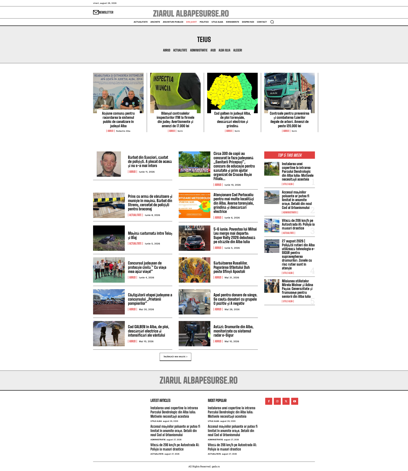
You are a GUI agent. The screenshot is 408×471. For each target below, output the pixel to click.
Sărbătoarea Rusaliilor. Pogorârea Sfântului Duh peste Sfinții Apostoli (232, 267)
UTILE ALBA (288, 184)
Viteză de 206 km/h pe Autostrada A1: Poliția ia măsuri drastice (298, 224)
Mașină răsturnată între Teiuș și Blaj (150, 235)
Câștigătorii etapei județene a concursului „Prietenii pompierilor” (150, 299)
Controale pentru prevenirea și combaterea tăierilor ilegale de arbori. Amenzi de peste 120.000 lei (289, 119)
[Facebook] (268, 401)
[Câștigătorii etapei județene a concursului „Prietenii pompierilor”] (109, 301)
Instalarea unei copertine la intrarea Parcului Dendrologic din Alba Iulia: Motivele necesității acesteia (297, 171)
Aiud (213, 50)
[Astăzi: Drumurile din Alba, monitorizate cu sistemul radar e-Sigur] (194, 333)
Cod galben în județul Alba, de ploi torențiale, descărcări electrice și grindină (232, 119)
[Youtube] (294, 401)
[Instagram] (277, 401)
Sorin (180, 131)
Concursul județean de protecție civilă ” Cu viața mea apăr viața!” (147, 267)
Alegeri (237, 50)
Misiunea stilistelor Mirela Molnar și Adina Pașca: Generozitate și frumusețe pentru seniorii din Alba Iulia (297, 289)
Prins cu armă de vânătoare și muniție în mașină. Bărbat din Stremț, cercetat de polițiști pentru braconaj (150, 202)
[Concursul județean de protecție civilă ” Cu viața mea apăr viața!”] (109, 270)
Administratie (199, 50)
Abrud (166, 50)
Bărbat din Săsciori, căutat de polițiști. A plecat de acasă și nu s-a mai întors (150, 161)
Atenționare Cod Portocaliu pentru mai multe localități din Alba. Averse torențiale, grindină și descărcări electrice (234, 203)
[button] (272, 22)
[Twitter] (285, 401)
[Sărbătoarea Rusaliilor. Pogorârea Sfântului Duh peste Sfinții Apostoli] (194, 270)
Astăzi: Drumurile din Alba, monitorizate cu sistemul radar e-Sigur (233, 330)
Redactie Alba (123, 131)
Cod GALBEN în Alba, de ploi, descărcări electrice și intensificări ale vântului (148, 330)
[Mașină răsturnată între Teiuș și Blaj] (109, 238)
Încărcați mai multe (175, 356)
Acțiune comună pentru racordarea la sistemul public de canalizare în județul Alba (118, 119)
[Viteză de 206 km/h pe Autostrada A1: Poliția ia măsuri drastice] (271, 225)
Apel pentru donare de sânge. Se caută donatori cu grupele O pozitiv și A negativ (235, 299)
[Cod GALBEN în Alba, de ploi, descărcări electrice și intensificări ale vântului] (109, 333)
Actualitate (180, 50)
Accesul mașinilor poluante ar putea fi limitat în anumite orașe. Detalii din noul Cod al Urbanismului (297, 200)
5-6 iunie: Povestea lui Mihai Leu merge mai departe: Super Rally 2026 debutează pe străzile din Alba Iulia (235, 235)
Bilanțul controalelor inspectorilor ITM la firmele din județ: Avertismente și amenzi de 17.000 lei (175, 119)
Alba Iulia (224, 50)
